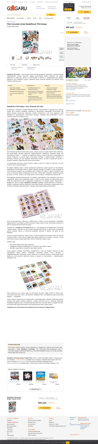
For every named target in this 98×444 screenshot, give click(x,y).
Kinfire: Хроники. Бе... (28, 381)
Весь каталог (11, 18)
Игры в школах (32, 435)
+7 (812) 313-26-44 (84, 6)
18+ (8, 433)
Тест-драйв (32, 1)
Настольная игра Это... (14, 381)
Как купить (14, 1)
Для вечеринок (20, 18)
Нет (70, 9)
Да (66, 9)
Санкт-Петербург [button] (69, 1)
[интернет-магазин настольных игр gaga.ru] (17, 7)
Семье (40, 18)
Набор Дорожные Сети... (53, 382)
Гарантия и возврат (23, 1)
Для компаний (11, 424)
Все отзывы (88, 80)
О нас (8, 1)
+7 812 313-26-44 (20, 359)
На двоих (28, 18)
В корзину (73, 32)
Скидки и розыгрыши (12, 422)
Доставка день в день (40, 8)
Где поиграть (40, 1)
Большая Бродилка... (41, 381)
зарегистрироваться (13, 363)
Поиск (51, 15)
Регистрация (85, 1)
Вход (90, 1)
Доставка (30, 426)
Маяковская (38, 6)
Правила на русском (16, 68)
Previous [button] (8, 58)
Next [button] (52, 58)
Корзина (86, 12)
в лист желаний (86, 32)
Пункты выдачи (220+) (52, 8)
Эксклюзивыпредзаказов (86, 18)
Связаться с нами (53, 424)
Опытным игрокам (48, 18)
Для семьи (10, 431)
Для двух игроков (11, 426)
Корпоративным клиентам (35, 433)
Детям (34, 18)
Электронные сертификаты (51, 1)
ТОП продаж (77, 18)
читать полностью (70, 89)
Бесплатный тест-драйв (34, 420)
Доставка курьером (51, 6)
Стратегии (10, 429)
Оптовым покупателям (34, 431)
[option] (13, 58)
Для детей (9, 427)
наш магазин (22, 361)
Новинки (9, 420)
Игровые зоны (32, 422)
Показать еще (35, 389)
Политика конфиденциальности (57, 426)
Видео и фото (36, 64)
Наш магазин (31, 424)
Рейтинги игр (69, 18)
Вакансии (51, 422)
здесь (64, 442)
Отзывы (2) (24, 64)
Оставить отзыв (70, 103)
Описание (12, 64)
